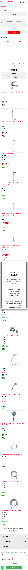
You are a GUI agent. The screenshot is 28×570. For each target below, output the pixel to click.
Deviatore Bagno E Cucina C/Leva (10, 336)
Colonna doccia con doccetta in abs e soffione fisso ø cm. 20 (11, 246)
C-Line (3, 192)
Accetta (14, 567)
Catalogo (3, 6)
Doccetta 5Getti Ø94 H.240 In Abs (10, 394)
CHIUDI (26, 554)
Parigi (2, 518)
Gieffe (2, 99)
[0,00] (26, 2)
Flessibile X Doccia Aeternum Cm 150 (11, 454)
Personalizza (14, 563)
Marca (14, 26)
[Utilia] (5, 224)
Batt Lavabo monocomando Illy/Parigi (12, 92)
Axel (2, 314)
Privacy (11, 559)
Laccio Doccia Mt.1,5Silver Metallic (11, 510)
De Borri (3, 343)
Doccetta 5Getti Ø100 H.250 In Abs (11, 365)
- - (2, 130)
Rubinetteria (3, 22)
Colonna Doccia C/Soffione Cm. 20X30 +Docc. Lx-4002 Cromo (12, 152)
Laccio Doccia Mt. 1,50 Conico (9, 481)
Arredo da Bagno (18, 21)
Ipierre (3, 489)
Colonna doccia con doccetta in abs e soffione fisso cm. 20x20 (11, 214)
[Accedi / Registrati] (23, 2)
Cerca (14, 15)
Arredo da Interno (9, 21)
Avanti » (16, 65)
